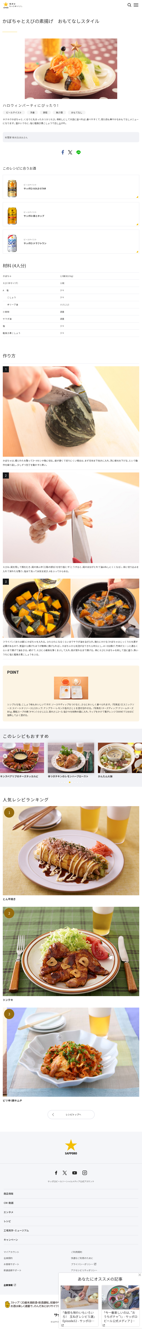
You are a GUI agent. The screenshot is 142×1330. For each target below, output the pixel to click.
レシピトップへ (73, 1114)
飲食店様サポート (12, 1270)
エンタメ (8, 1212)
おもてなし (76, 112)
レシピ (7, 1221)
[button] (59, 782)
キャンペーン (11, 1239)
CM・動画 (8, 1203)
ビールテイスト (14, 112)
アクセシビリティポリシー (84, 1270)
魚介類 (59, 112)
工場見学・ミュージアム (16, 1230)
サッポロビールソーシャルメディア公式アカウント (71, 1181)
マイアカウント (11, 1252)
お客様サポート (11, 1264)
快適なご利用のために (82, 1258)
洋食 (32, 112)
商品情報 (8, 1193)
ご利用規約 (76, 1252)
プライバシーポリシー (82, 1264)
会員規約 (8, 1258)
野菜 (45, 112)
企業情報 (8, 1285)
